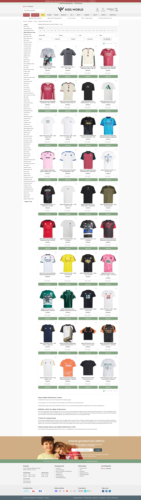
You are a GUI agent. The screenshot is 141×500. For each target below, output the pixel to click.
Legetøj (103, 15)
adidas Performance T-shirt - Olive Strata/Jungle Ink (108, 205)
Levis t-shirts (26, 120)
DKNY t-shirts (26, 61)
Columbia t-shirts (27, 48)
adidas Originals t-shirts (29, 30)
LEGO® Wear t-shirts (28, 116)
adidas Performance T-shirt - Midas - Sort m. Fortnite (88, 274)
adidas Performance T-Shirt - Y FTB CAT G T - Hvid (68, 205)
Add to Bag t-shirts (28, 28)
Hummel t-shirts (27, 91)
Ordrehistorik (59, 472)
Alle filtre (107, 39)
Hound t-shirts (27, 89)
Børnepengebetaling (61, 477)
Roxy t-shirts (26, 171)
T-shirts (35, 21)
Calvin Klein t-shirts (28, 42)
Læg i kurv (47, 76)
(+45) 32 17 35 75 (31, 469)
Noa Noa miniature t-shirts (29, 159)
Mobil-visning (115, 497)
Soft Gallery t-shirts (28, 179)
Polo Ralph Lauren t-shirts (29, 163)
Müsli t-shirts (26, 151)
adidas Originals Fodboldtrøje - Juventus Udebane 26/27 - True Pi (48, 171)
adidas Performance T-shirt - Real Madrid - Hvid (48, 378)
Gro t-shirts (26, 85)
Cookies (108, 497)
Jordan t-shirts (27, 100)
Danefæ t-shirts (27, 55)
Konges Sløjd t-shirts (28, 110)
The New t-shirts (27, 185)
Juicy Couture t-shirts (28, 102)
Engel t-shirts (26, 73)
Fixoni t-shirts (26, 79)
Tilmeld (98, 450)
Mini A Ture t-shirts (28, 138)
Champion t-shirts (27, 44)
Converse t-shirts (27, 50)
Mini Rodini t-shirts (28, 140)
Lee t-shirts (26, 114)
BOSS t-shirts (26, 40)
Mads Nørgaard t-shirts (28, 128)
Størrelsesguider (60, 476)
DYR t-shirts (26, 65)
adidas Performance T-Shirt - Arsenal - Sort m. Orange (88, 344)
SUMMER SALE (35, 15)
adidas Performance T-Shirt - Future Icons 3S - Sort (88, 378)
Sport (78, 15)
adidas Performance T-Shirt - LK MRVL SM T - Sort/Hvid (47, 205)
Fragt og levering (60, 469)
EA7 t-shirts (26, 67)
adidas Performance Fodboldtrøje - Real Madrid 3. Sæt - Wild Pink (108, 67)
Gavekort (82, 476)
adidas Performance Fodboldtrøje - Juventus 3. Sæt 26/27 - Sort (88, 136)
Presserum (82, 471)
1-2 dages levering (88, 18)
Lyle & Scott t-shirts (28, 126)
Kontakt (26, 466)
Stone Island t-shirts (28, 183)
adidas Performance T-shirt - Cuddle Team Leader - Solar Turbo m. (108, 275)
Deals (42, 15)
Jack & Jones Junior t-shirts (29, 95)
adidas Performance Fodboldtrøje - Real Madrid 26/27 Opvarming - (88, 171)
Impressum (95, 497)
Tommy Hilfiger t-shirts (28, 189)
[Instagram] (106, 491)
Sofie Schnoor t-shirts (28, 177)
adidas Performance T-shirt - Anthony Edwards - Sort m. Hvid (88, 102)
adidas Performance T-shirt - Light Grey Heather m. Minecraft (108, 378)
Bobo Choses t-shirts (28, 38)
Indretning (113, 15)
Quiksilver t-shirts (27, 167)
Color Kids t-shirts (27, 46)
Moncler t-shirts (27, 147)
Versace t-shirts (27, 194)
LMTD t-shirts (26, 124)
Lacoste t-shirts (27, 112)
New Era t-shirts (27, 155)
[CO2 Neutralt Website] (89, 491)
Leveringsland (102, 497)
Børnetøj (63, 15)
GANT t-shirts (26, 83)
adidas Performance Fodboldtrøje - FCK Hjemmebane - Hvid (68, 171)
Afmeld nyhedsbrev (84, 474)
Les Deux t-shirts (27, 118)
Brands (56, 15)
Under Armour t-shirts (28, 191)
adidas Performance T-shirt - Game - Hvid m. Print (48, 136)
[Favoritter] (56, 46)
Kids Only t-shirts (27, 108)
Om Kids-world (83, 468)
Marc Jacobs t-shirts (28, 130)
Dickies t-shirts (27, 59)
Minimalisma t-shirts (28, 142)
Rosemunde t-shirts (28, 169)
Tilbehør (86, 15)
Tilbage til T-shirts (28, 201)
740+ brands (72, 18)
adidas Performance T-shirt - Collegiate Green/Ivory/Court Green (68, 309)
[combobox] (47, 73)
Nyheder (49, 15)
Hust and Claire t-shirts (28, 93)
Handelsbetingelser (78, 497)
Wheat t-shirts (27, 196)
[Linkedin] (110, 491)
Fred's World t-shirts (28, 81)
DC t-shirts (26, 57)
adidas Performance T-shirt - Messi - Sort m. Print (88, 309)
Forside (25, 21)
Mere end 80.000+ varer (106, 18)
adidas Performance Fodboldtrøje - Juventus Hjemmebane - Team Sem (68, 378)
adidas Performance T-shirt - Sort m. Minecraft (88, 239)
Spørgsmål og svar (84, 472)
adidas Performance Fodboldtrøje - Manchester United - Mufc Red (47, 239)
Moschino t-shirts (27, 149)
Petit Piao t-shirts (27, 161)
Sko (71, 15)
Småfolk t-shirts (27, 175)
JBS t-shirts (26, 97)
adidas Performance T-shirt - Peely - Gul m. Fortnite (68, 274)
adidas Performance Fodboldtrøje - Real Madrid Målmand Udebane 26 (108, 136)
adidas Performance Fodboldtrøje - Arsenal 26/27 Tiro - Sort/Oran (108, 344)
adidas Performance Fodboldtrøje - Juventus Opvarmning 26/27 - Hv (68, 344)
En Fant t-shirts (27, 71)
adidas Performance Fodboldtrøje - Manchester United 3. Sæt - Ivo (88, 67)
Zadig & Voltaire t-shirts (29, 198)
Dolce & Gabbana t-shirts (29, 63)
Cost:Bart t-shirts (27, 52)
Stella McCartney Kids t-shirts (30, 181)
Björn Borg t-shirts (27, 36)
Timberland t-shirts (28, 187)
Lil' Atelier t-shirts (27, 122)
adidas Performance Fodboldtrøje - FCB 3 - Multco (47, 67)
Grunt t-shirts (26, 87)
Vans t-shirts (26, 193)
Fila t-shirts (26, 75)
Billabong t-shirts (27, 34)
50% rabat (26, 15)
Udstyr (95, 15)
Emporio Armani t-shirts (29, 69)
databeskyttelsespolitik (92, 461)
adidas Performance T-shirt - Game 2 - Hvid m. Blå (68, 136)
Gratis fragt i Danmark (36, 18)
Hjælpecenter (59, 474)
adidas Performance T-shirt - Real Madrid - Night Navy (48, 344)
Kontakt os (58, 468)
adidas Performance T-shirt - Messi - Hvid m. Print (108, 309)
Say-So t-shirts (27, 173)
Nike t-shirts (26, 157)
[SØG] (46, 10)
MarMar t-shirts (27, 132)
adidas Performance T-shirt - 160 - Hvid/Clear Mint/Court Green (108, 102)
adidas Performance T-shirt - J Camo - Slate (68, 67)
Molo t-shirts (26, 146)
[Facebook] (103, 491)
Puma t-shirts (26, 165)
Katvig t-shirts (26, 104)
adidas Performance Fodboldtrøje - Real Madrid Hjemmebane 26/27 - (47, 274)
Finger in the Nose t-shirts (29, 77)
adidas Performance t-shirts (45, 21)
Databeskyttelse (87, 497)
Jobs (81, 469)
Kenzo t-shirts (26, 106)
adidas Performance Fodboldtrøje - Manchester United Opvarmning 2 (108, 239)
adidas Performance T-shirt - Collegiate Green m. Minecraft (48, 309)
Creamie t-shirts (27, 53)
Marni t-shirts (26, 134)
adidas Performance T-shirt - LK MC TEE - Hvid (108, 171)
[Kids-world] (70, 9)
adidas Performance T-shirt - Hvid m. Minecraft (68, 239)
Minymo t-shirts (27, 144)
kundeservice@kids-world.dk (33, 468)
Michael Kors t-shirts (28, 136)
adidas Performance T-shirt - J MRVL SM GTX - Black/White (88, 205)
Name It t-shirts (27, 153)
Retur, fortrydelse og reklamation (64, 471)
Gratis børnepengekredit (56, 18)
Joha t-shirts (26, 99)
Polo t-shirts (26, 26)
